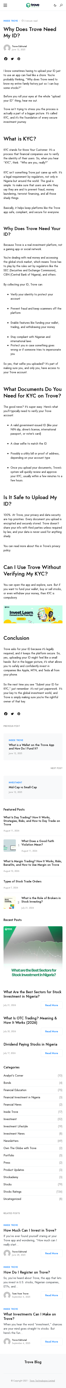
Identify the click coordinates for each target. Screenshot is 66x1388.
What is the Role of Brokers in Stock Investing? (41, 899)
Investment (15, 782)
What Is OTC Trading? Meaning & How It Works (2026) (30, 1020)
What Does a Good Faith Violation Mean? (37, 842)
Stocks (8, 1184)
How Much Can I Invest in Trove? (30, 1230)
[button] (5, 5)
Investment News (14, 1134)
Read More (51, 1005)
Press (7, 1163)
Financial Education (15, 1090)
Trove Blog (33, 1362)
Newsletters (11, 1141)
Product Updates (14, 1170)
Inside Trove (11, 20)
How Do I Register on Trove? (27, 1272)
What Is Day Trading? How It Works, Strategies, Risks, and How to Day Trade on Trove (32, 821)
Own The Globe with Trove (20, 1148)
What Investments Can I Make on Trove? (30, 1316)
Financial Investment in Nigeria (22, 1097)
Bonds (7, 1083)
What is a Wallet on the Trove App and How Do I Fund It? (31, 746)
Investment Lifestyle (16, 1126)
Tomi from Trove (20, 1293)
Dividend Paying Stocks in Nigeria (30, 1044)
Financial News (12, 1105)
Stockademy (11, 1177)
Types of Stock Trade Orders (22, 881)
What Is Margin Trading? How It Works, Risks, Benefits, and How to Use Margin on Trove (33, 863)
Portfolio (9, 1155)
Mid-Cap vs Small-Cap (23, 787)
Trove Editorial (19, 46)
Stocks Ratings (12, 1192)
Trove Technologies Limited (42, 1380)
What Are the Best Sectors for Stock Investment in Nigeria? (32, 994)
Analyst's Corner (13, 1076)
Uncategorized (12, 1199)
